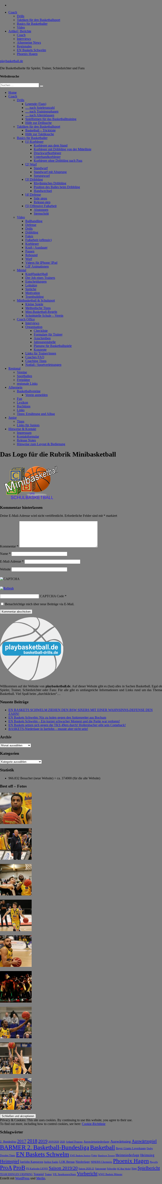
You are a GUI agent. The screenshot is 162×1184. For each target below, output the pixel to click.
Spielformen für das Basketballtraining (50, 119)
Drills (20, 16)
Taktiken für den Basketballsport (38, 20)
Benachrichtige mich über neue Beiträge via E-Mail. (39, 604)
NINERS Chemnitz (101, 1161)
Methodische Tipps (38, 308)
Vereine (22, 372)
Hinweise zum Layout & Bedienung (41, 444)
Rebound (31, 255)
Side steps (40, 198)
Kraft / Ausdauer (36, 247)
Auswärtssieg (120, 1141)
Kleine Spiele (34, 304)
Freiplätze (23, 380)
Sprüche (30, 289)
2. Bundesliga (8, 1141)
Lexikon (22, 402)
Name (5, 553)
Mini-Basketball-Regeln (41, 312)
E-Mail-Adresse (12, 561)
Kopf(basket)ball (36, 274)
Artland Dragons (74, 1142)
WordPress (22, 1178)
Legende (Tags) (35, 104)
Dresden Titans (7, 1155)
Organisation (33, 327)
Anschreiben (42, 338)
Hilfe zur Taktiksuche (39, 134)
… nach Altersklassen (39, 115)
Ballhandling (33, 221)
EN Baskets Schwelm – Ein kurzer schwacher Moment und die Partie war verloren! (64, 721)
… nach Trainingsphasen (41, 111)
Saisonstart (100, 1168)
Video (21, 27)
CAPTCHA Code (52, 596)
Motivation (32, 293)
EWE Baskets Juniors (80, 1155)
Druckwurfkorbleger (47, 153)
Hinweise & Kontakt (22, 429)
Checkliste (41, 330)
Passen (29, 251)
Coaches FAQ (34, 357)
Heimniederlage (127, 1155)
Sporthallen (24, 376)
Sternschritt (41, 213)
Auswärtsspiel (144, 1141)
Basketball (102, 1147)
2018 (32, 1141)
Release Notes (26, 440)
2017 (21, 1141)
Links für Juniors (28, 425)
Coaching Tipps (35, 361)
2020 (62, 1142)
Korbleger (32, 243)
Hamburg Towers (106, 1155)
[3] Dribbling (34, 179)
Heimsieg (147, 1155)
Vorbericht (87, 1173)
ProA (6, 1167)
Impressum (24, 432)
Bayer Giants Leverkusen (131, 1148)
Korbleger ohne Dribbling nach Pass (58, 160)
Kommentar (9, 546)
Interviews (24, 39)
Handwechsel (43, 191)
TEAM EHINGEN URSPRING (16, 1174)
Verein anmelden (36, 395)
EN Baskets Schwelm (31, 50)
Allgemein (15, 387)
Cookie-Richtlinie (93, 1124)
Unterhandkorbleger (47, 157)
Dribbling (31, 232)
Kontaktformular (28, 436)
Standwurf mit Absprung (50, 172)
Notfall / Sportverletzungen (43, 364)
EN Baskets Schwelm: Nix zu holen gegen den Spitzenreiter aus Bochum (57, 717)
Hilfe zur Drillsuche (38, 123)
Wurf (28, 259)
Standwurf (41, 168)
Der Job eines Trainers (40, 278)
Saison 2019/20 (63, 1168)
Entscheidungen (36, 281)
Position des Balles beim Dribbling (57, 187)
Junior (12, 417)
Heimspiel (9, 1161)
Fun (19, 398)
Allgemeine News (29, 42)
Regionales (24, 46)
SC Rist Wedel (124, 1169)
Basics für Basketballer (32, 23)
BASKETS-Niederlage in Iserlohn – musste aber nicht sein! (48, 729)
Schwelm (111, 1168)
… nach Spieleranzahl (40, 107)
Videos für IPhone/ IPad (41, 262)
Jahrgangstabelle (45, 342)
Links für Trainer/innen (40, 353)
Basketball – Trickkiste (40, 130)
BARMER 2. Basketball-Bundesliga (44, 1147)
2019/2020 (53, 1142)
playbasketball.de (11, 61)
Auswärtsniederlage (96, 1141)
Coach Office (26, 319)
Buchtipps (23, 406)
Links (20, 410)
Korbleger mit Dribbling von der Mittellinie (62, 149)
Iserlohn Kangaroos (31, 1161)
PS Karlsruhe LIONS (37, 1168)
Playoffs (154, 1162)
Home (12, 92)
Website (5, 569)
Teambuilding (34, 296)
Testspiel (39, 1174)
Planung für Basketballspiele (53, 346)
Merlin (40, 1178)
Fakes (29, 236)
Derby (150, 1148)
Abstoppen (41, 209)
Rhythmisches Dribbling (50, 183)
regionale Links (27, 383)
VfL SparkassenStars (64, 1174)
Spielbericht (149, 1168)
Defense (30, 225)
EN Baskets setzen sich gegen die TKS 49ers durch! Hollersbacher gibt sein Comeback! (67, 725)
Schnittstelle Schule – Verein (44, 315)
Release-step (42, 202)
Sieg (134, 1168)
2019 (42, 1141)
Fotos (94, 1155)
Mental (21, 270)
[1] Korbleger (34, 141)
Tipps (20, 421)
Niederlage (83, 1161)
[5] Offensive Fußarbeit (41, 206)
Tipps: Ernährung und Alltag (36, 414)
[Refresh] (7, 588)
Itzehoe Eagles (51, 1162)
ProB (19, 1167)
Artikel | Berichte (19, 31)
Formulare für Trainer (48, 334)
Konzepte (40, 349)
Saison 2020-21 (86, 1168)
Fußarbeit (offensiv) (38, 240)
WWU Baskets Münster (110, 1174)
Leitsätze (31, 285)
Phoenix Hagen (27, 54)
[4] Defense (33, 194)
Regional (14, 368)
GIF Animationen (37, 266)
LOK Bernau (67, 1161)
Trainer (48, 1174)
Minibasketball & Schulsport (36, 300)
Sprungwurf (42, 175)
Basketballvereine (28, 391)
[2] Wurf (31, 164)
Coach (12, 12)
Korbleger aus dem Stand (51, 145)
